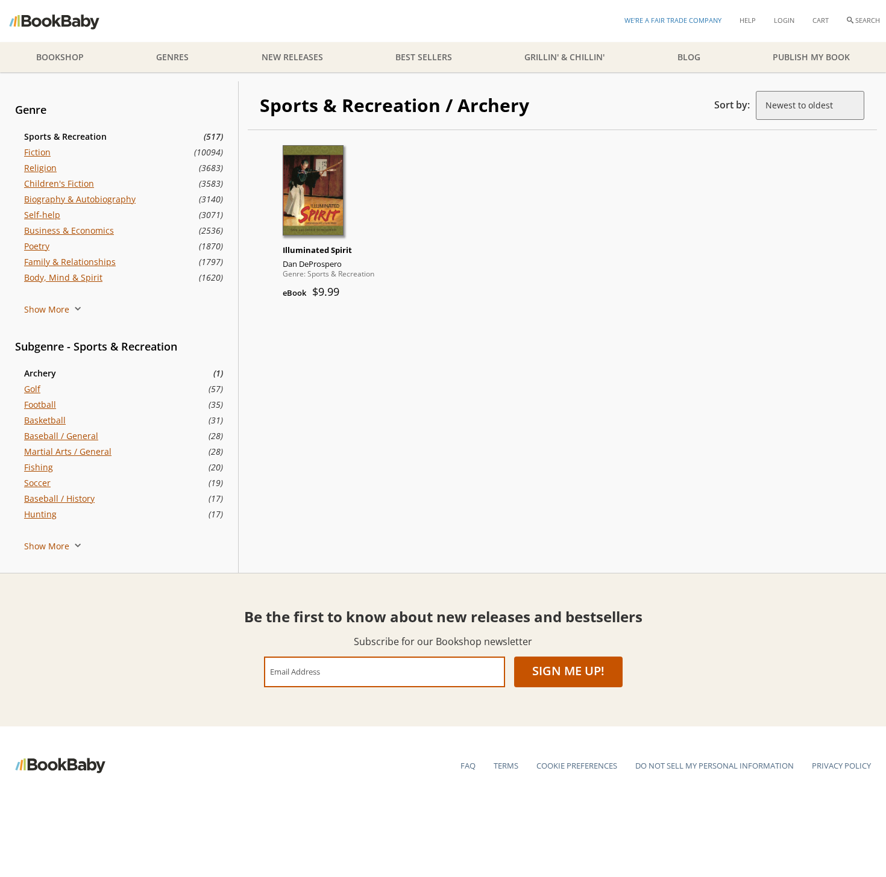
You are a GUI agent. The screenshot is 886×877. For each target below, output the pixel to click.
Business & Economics (69, 230)
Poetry (36, 246)
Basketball (45, 420)
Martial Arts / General (68, 451)
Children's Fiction (59, 183)
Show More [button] (48, 309)
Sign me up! (568, 671)
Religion (40, 167)
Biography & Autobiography (80, 199)
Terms (506, 765)
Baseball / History (59, 498)
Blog (688, 57)
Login (784, 20)
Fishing (38, 467)
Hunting (40, 514)
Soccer (37, 482)
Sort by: (732, 104)
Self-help (42, 214)
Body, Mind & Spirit (63, 277)
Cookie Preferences (576, 765)
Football (40, 404)
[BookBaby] (65, 21)
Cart (820, 20)
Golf (32, 389)
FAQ (468, 765)
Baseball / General (61, 436)
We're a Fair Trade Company (672, 20)
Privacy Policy (841, 765)
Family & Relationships (70, 261)
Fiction (37, 152)
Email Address (295, 671)
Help (748, 20)
